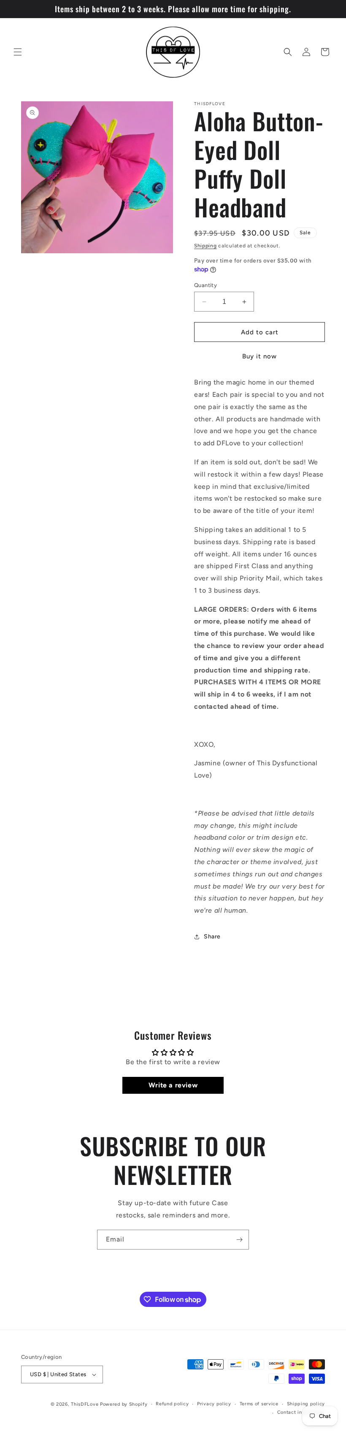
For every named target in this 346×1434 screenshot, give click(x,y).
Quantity (205, 285)
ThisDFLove (84, 1404)
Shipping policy (306, 1404)
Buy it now (259, 356)
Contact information (301, 1412)
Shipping (205, 246)
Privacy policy (214, 1404)
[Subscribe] (239, 1240)
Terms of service (259, 1404)
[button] (17, 52)
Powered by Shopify (124, 1404)
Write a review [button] (173, 1085)
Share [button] (212, 936)
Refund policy (172, 1404)
